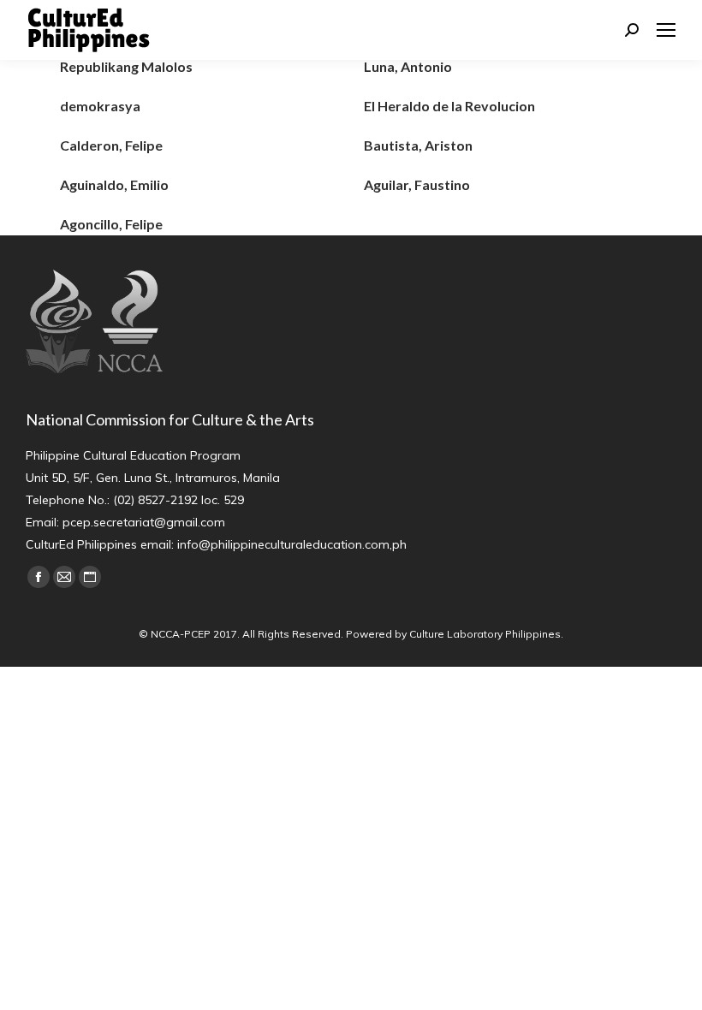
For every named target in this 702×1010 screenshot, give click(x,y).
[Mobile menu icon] (666, 30)
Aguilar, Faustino (417, 184)
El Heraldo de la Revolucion (449, 106)
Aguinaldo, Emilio (114, 184)
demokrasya (100, 106)
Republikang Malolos (126, 66)
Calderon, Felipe (111, 145)
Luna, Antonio (408, 66)
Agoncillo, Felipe (111, 224)
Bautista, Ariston (418, 145)
